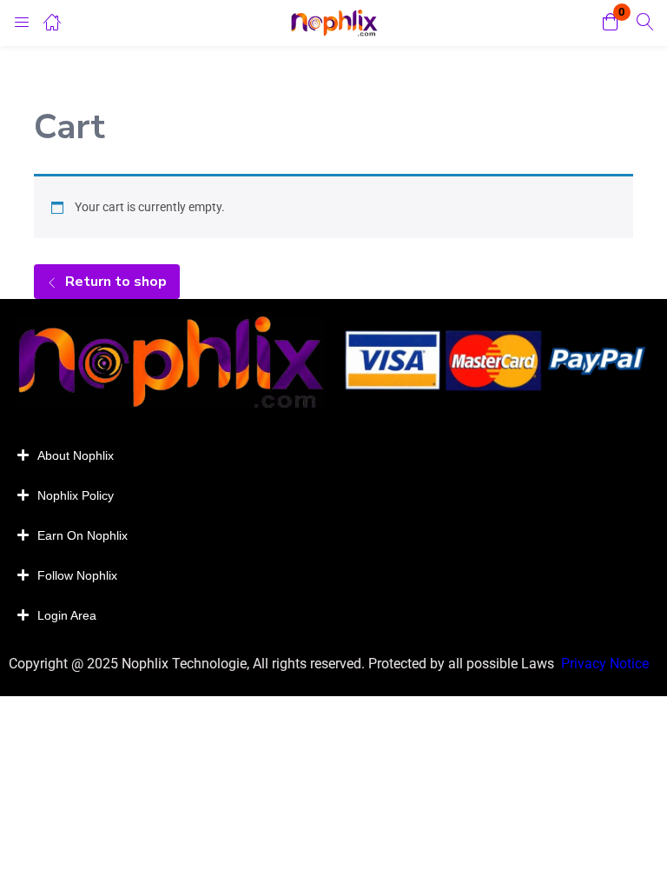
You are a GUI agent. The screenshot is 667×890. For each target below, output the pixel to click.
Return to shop (114, 281)
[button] (611, 23)
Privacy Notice (606, 663)
